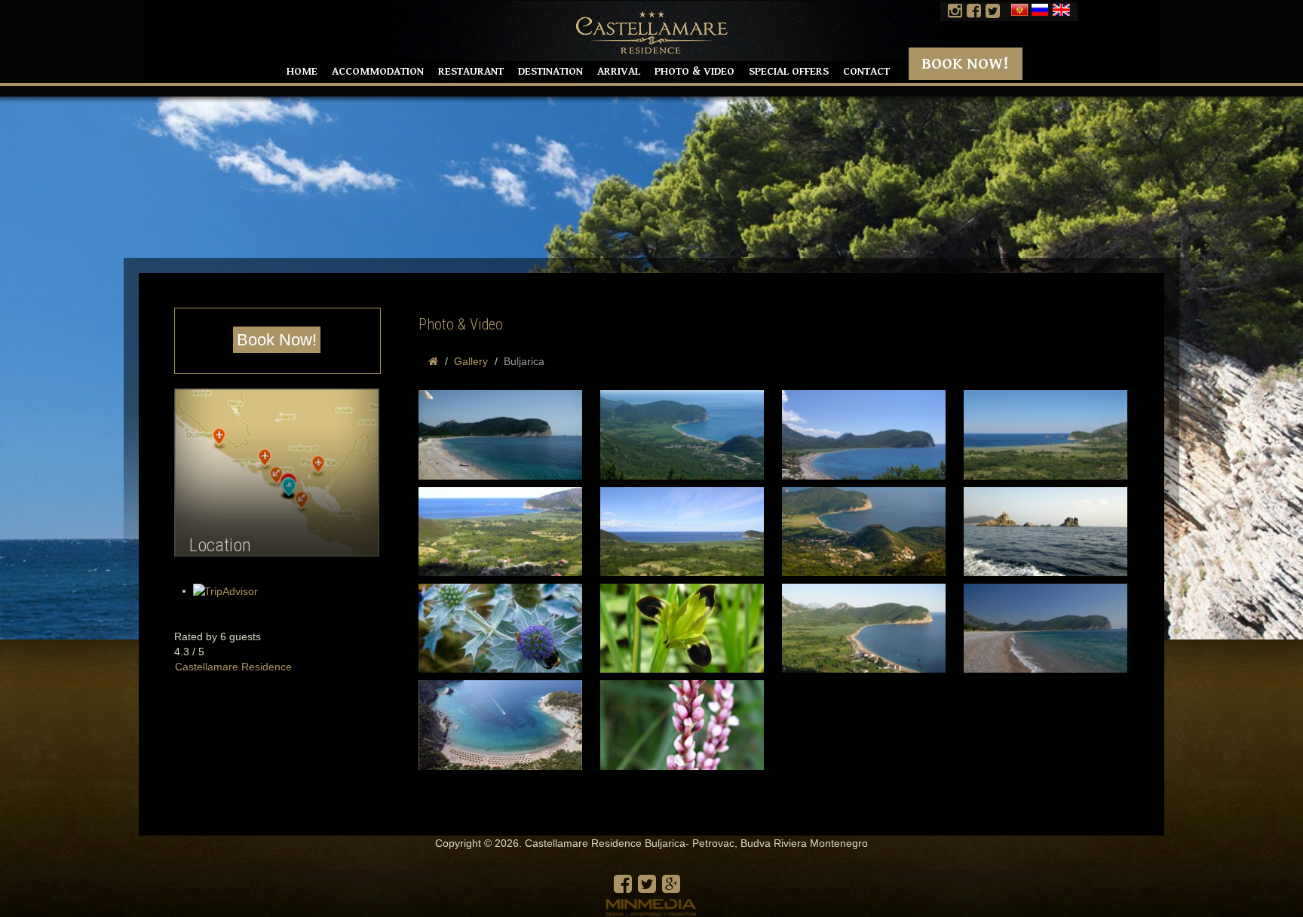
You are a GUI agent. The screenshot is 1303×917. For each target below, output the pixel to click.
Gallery (471, 361)
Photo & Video (694, 71)
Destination (550, 71)
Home (302, 71)
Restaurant (471, 71)
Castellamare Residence (233, 667)
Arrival (618, 71)
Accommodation (378, 71)
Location (220, 545)
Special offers (789, 71)
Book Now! (965, 63)
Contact (866, 71)
